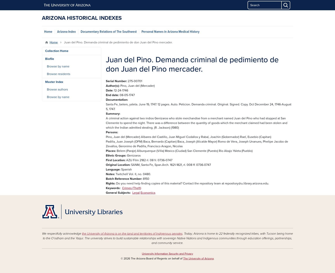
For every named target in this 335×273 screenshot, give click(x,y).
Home (48, 32)
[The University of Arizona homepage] (67, 5)
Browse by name (58, 66)
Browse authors (57, 89)
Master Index (54, 82)
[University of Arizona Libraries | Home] (82, 211)
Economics (148, 193)
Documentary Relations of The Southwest (109, 32)
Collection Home (56, 51)
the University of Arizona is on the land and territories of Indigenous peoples (132, 234)
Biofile (49, 59)
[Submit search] (286, 5)
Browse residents (58, 74)
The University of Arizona (198, 258)
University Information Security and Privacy (167, 253)
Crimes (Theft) (131, 188)
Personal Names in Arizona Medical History (170, 32)
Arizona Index (66, 32)
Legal (136, 193)
